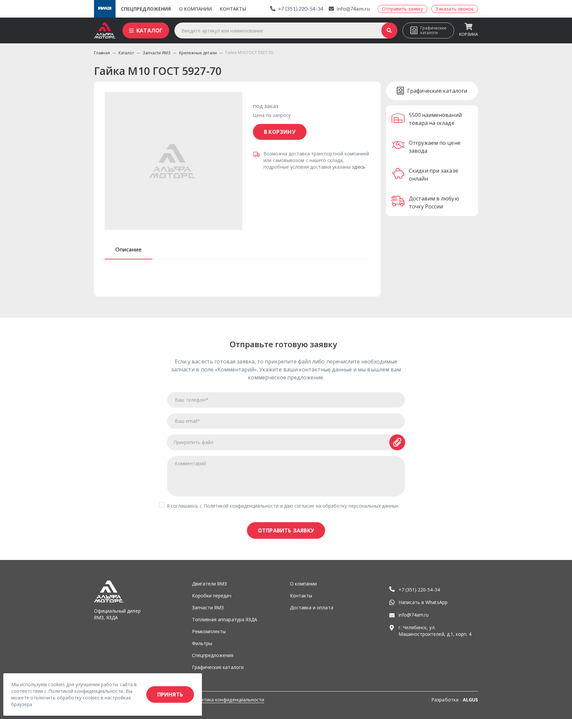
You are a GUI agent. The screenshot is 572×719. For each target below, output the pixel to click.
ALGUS (470, 699)
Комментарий (190, 463)
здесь (358, 167)
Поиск (389, 30)
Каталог (149, 30)
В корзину (280, 132)
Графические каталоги (433, 30)
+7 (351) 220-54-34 (300, 9)
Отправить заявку (286, 530)
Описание (128, 249)
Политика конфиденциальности (228, 699)
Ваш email (187, 421)
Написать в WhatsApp (423, 602)
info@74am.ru (353, 9)
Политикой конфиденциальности (241, 506)
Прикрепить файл (193, 442)
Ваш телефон (191, 400)
